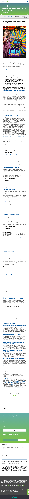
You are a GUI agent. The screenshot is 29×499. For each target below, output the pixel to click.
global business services (15, 384)
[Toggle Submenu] (25, 400)
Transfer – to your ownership (14, 491)
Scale (10, 489)
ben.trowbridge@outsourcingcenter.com (18, 387)
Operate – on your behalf (13, 490)
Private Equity (3, 491)
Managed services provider (20, 381)
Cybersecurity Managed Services (16, 382)
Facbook (15, 395)
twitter (13, 395)
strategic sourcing (6, 382)
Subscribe (22, 440)
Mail (17, 395)
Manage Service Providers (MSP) (5, 490)
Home (5, 16)
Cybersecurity (3, 489)
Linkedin (12, 395)
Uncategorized (9, 16)
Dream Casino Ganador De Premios (16, 304)
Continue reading (4, 471)
